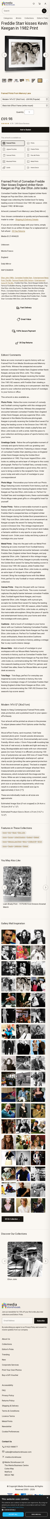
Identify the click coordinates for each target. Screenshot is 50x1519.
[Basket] (39, 3)
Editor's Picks (42, 18)
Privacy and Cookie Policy (15, 1507)
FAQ (4, 1390)
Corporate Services (10, 1365)
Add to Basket (25, 130)
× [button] (47, 1498)
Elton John (21, 833)
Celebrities (17, 846)
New (4, 1360)
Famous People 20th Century (23, 280)
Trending (6, 1354)
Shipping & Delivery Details (26, 219)
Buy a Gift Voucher (10, 1375)
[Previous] (4, 55)
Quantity (20, 112)
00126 (40, 842)
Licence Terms (8, 1416)
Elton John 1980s (7, 278)
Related (36, 837)
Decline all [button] (36, 1514)
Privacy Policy (8, 1395)
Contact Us (7, 1441)
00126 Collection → (12, 1219)
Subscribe (41, 1321)
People (10, 846)
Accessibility (7, 1385)
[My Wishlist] (33, 3)
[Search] (44, 11)
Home (5, 833)
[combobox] (22, 11)
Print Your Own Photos (12, 1370)
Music (14, 833)
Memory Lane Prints (14, 842)
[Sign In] (45, 3)
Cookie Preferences (10, 1431)
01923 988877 (11, 1447)
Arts (9, 833)
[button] (25, 1509)
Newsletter (7, 1426)
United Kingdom (19, 837)
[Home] (9, 3)
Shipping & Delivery (10, 1406)
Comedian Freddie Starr (23, 278)
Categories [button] (8, 18)
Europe (10, 837)
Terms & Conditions (10, 1411)
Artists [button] (18, 18)
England (29, 837)
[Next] (45, 55)
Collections (29, 18)
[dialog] (25, 1507)
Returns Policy (8, 1400)
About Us (6, 1339)
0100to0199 (32, 842)
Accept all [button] (13, 1514)
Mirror (25, 842)
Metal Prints (7, 1421)
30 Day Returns (18, 231)
